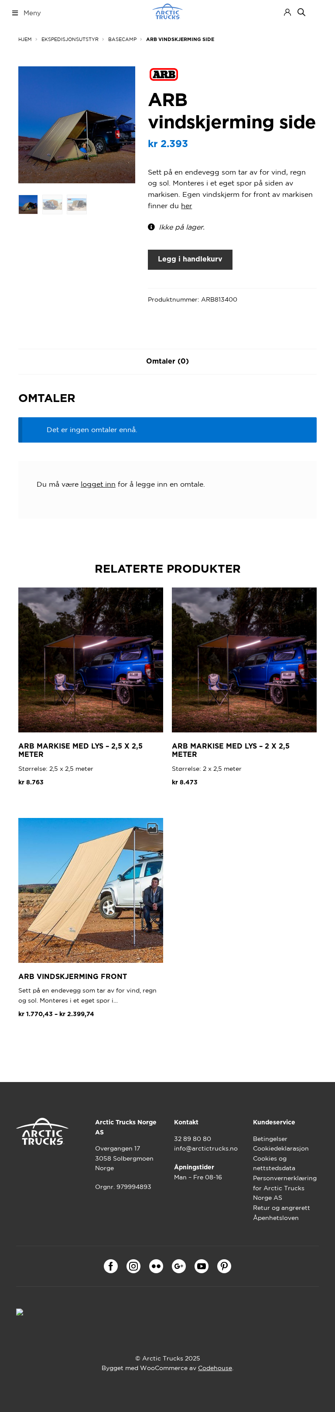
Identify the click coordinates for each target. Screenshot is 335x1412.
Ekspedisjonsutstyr (70, 39)
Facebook (111, 1266)
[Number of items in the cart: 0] (317, 12)
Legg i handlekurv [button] (54, 803)
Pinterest (224, 1266)
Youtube (202, 1266)
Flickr (156, 1266)
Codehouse (215, 1367)
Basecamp (122, 39)
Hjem (25, 39)
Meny (32, 13)
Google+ (179, 1266)
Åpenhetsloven (276, 1217)
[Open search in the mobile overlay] (301, 12)
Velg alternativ (49, 1035)
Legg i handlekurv (190, 259)
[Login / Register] (287, 12)
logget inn (98, 484)
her (186, 206)
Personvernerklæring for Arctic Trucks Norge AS (285, 1188)
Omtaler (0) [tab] (167, 361)
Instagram (133, 1266)
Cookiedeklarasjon (281, 1148)
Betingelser (270, 1138)
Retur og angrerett (281, 1207)
